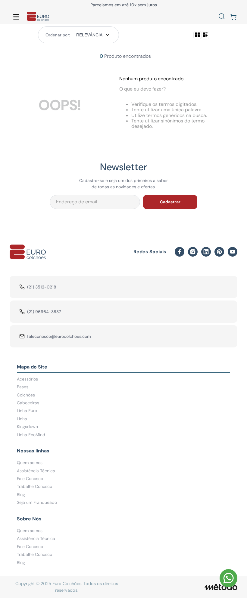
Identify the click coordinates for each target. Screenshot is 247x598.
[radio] (197, 35)
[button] (221, 17)
